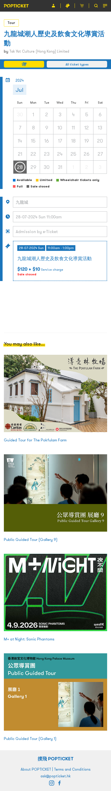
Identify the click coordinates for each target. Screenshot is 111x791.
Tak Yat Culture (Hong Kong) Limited (39, 51)
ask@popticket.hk (55, 776)
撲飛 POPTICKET (56, 759)
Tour (11, 22)
